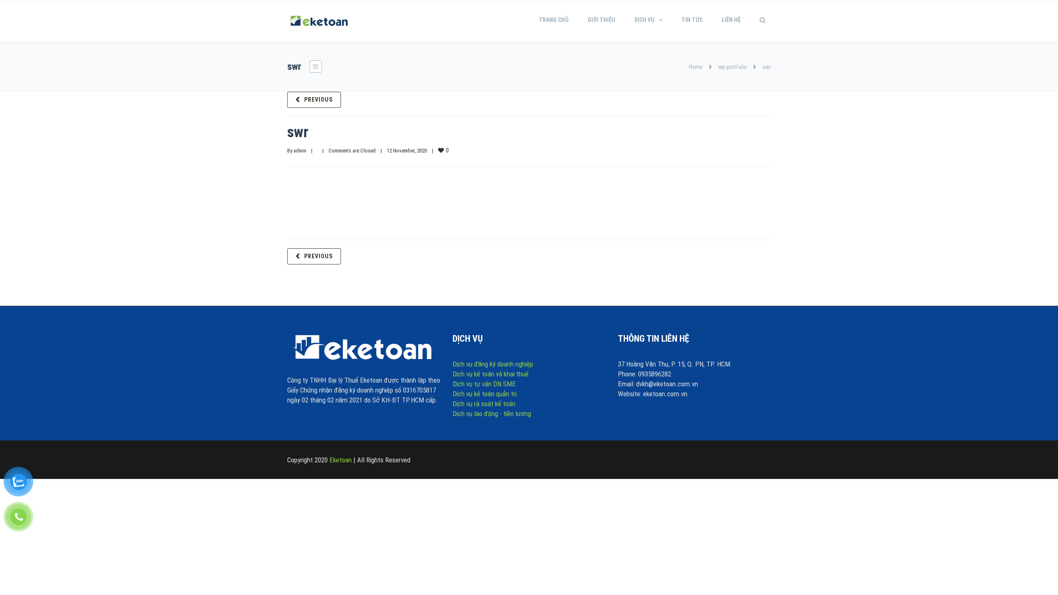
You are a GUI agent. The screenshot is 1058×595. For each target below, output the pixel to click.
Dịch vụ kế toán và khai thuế (491, 374)
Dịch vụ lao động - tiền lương (492, 413)
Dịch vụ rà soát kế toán (484, 404)
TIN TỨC (692, 20)
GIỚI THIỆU (601, 20)
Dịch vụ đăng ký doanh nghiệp (493, 364)
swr (297, 132)
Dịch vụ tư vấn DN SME (484, 384)
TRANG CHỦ (554, 20)
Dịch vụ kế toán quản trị (485, 394)
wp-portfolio (732, 67)
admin (299, 151)
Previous (318, 99)
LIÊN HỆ (731, 20)
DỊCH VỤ (644, 20)
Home (696, 67)
